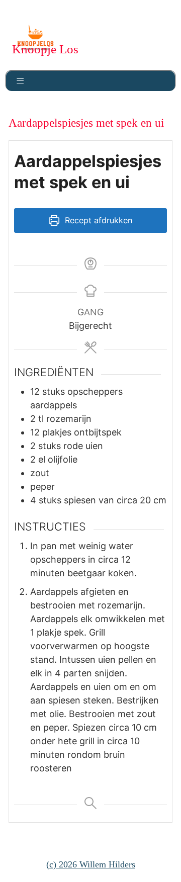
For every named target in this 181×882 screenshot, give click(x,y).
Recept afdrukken (97, 220)
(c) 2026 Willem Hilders (90, 864)
